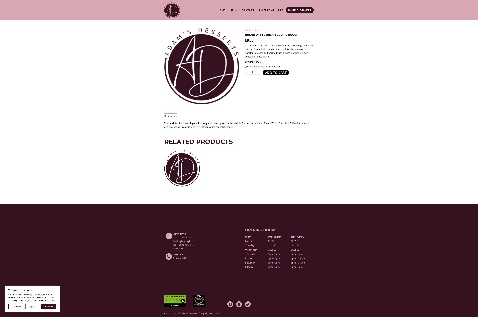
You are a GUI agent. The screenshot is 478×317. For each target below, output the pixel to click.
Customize (16, 306)
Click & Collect (300, 10)
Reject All (32, 306)
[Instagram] (239, 304)
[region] (32, 299)
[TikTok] (248, 304)
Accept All (49, 306)
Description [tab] (170, 116)
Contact (248, 10)
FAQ (281, 10)
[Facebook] (230, 304)
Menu (233, 10)
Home (222, 10)
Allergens (266, 10)
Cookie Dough (252, 29)
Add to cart (276, 72)
